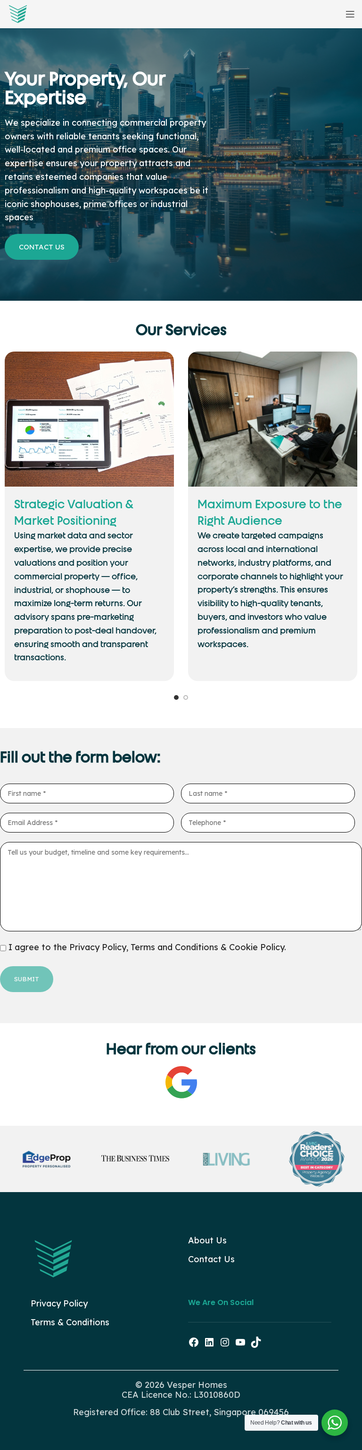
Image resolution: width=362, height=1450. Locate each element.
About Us (207, 1240)
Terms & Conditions (70, 1322)
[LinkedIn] (209, 1344)
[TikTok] (256, 1344)
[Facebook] (193, 1344)
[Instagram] (224, 1344)
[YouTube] (240, 1344)
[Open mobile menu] (350, 14)
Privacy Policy (59, 1303)
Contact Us (211, 1259)
